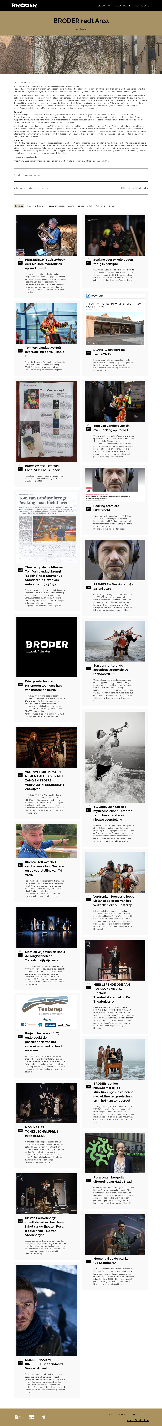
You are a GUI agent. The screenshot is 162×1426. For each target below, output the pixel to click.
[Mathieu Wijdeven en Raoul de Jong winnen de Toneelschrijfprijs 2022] (47, 947)
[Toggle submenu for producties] (129, 5)
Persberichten (39, 206)
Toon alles (19, 206)
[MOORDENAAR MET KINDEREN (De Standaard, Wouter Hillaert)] (47, 1330)
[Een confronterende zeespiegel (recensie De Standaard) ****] (115, 662)
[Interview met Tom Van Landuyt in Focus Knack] (47, 432)
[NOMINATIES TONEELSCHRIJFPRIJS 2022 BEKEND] (47, 1124)
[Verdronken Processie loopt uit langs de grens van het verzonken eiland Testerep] (115, 892)
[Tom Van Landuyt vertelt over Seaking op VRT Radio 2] (47, 338)
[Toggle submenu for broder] (109, 5)
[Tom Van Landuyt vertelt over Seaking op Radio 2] (115, 420)
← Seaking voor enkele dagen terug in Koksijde (32, 188)
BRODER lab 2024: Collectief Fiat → (134, 188)
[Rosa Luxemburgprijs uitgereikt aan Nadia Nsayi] (115, 1170)
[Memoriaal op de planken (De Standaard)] (115, 1250)
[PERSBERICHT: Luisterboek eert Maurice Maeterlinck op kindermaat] (47, 255)
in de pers (36, 175)
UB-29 (89, 206)
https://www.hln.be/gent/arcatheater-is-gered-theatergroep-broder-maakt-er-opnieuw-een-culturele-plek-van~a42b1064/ (61, 161)
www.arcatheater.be (29, 157)
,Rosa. (28, 206)
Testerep (80, 206)
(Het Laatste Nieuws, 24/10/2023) (27, 83)
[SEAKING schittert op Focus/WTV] (115, 333)
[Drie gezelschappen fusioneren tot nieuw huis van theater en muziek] (47, 668)
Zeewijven (112, 206)
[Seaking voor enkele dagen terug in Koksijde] (115, 250)
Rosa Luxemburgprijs (56, 206)
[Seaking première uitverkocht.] (115, 500)
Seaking (71, 206)
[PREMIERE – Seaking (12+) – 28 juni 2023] (115, 576)
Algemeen (28, 175)
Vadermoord (100, 206)
